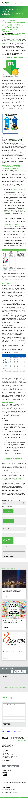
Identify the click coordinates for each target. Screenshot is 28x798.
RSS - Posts (8, 520)
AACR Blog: (10, 756)
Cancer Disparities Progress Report (13, 687)
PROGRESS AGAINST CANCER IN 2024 (10, 792)
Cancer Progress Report (20, 688)
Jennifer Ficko (8, 198)
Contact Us (5, 549)
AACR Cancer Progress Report (8, 789)
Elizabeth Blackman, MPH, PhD (11, 34)
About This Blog (7, 546)
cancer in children (17, 139)
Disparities (23, 679)
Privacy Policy (6, 769)
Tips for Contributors (8, 556)
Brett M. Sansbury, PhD (19, 33)
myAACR (4, 751)
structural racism (5, 416)
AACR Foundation (6, 753)
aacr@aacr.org (8, 746)
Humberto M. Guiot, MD (14, 229)
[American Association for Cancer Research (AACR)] (10, 3)
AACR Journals (5, 750)
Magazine (7, 757)
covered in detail (6, 185)
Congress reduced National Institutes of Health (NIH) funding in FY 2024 (13, 480)
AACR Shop (4, 763)
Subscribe (8, 511)
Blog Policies (6, 553)
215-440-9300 (10, 745)
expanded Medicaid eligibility (18, 423)
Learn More (5, 596)
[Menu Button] (25, 3)
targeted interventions (14, 414)
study (7, 308)
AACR (18, 679)
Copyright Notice (6, 770)
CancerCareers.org (6, 760)
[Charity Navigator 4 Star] (5, 775)
